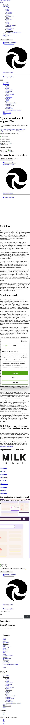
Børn (7, 10)
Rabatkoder (6, 6)
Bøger (8, 9)
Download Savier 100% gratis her (15, 131)
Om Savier (6, 5)
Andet (8, 7)
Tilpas (14, 378)
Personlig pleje (10, 28)
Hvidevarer (9, 19)
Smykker (8, 29)
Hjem (7, 18)
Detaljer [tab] (15, 345)
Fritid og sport (10, 16)
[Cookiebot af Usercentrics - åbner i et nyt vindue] (21, 341)
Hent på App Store (9, 76)
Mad (7, 22)
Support (5, 34)
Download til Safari (9, 44)
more (4, 667)
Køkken (8, 20)
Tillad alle (15, 373)
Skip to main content (5, 0)
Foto (7, 15)
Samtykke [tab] (5, 345)
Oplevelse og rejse (11, 25)
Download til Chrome (10, 42)
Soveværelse (9, 31)
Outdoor (8, 26)
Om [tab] (25, 345)
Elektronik (9, 13)
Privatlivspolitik (7, 35)
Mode (7, 23)
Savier (1, 2)
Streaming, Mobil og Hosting (13, 32)
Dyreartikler (9, 12)
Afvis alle (15, 382)
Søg (1, 614)
